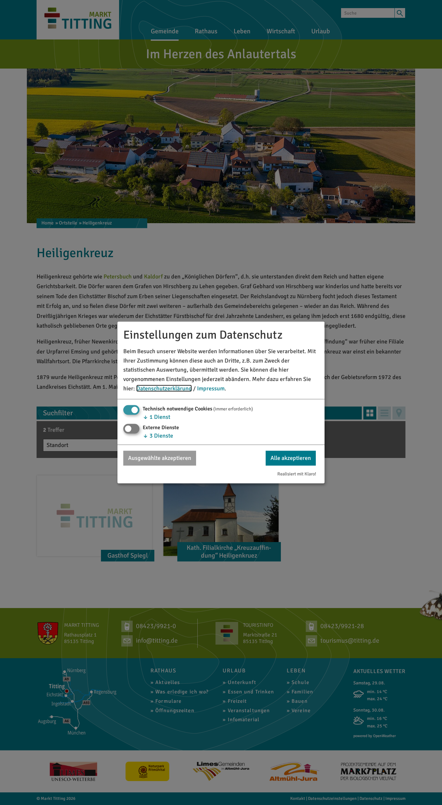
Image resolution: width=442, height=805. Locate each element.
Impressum (211, 388)
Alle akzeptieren (291, 458)
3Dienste (158, 435)
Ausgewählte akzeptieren (159, 458)
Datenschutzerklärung (164, 388)
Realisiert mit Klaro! (296, 474)
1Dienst (156, 416)
